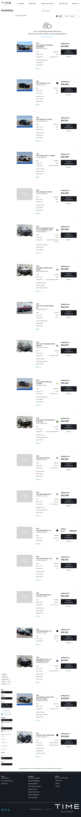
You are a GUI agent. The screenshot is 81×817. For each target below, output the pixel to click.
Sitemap (50, 809)
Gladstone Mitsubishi (33, 781)
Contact (57, 786)
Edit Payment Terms (7, 712)
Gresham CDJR (32, 789)
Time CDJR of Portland (34, 786)
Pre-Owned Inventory (7, 781)
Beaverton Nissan (33, 783)
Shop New (32, 3)
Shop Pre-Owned (47, 3)
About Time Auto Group (61, 778)
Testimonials (58, 780)
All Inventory (4, 783)
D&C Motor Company (34, 778)
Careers (57, 783)
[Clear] (9, 684)
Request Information (69, 52)
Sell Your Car (63, 3)
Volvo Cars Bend (32, 797)
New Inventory (5, 778)
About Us (75, 3)
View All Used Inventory (47, 37)
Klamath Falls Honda (33, 792)
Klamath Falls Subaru (33, 794)
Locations (21, 3)
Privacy (45, 809)
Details (68, 57)
